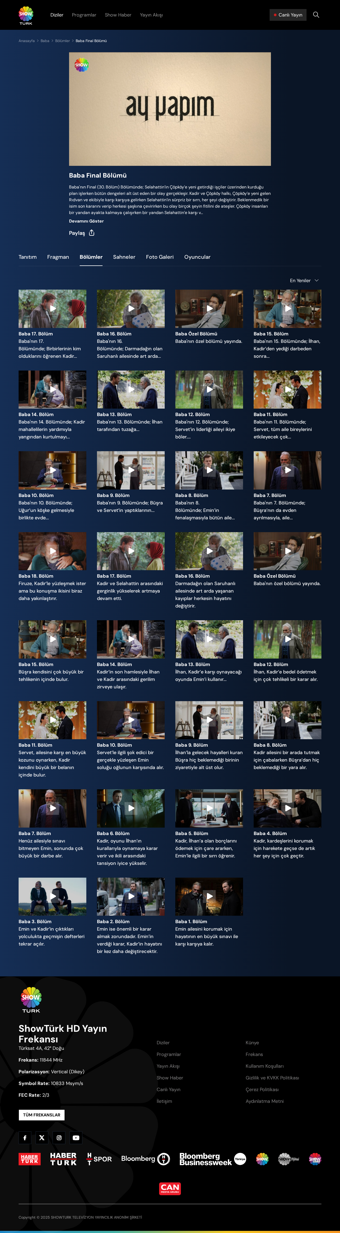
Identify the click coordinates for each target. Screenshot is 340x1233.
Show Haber (118, 15)
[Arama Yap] (316, 15)
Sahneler (124, 256)
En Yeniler (300, 280)
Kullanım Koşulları (265, 1066)
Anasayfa (27, 40)
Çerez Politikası (262, 1089)
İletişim (164, 1101)
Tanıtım (28, 256)
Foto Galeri (160, 256)
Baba (45, 40)
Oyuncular (197, 256)
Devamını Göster (86, 221)
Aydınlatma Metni (265, 1101)
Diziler (56, 15)
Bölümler (62, 40)
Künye (252, 1042)
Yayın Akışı (151, 15)
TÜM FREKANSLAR (41, 1115)
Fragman (58, 256)
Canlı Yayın (168, 1089)
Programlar (84, 15)
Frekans (254, 1054)
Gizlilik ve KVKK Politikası (272, 1078)
